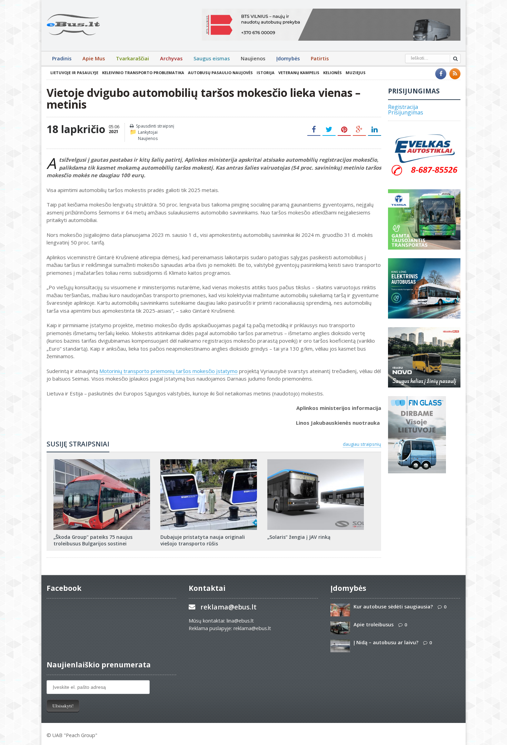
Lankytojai (148, 132)
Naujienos (253, 58)
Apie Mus (93, 58)
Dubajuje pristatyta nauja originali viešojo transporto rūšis (202, 540)
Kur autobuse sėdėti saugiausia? (393, 606)
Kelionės (332, 72)
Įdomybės (288, 58)
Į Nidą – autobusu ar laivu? (386, 642)
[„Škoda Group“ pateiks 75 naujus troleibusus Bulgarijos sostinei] (101, 461)
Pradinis (61, 58)
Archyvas (171, 58)
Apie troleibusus (374, 624)
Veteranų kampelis (298, 72)
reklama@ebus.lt (228, 607)
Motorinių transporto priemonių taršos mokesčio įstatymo (168, 371)
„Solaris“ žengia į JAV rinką (298, 537)
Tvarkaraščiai (132, 58)
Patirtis (320, 58)
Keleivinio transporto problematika (143, 72)
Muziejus (356, 72)
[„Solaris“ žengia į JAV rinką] (315, 461)
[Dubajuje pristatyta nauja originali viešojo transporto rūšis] (208, 461)
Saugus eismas (211, 58)
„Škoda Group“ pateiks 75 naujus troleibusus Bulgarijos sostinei (92, 540)
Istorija (266, 72)
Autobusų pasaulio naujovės (220, 72)
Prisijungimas (405, 112)
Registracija (403, 107)
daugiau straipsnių (362, 444)
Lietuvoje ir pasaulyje (74, 72)
